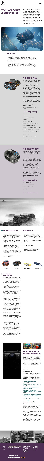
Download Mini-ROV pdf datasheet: (30, 139)
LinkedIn (36, 446)
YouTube (36, 450)
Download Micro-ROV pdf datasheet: (30, 192)
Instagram (36, 448)
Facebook (36, 447)
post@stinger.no (25, 451)
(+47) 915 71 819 (25, 450)
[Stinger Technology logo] (3, 3)
